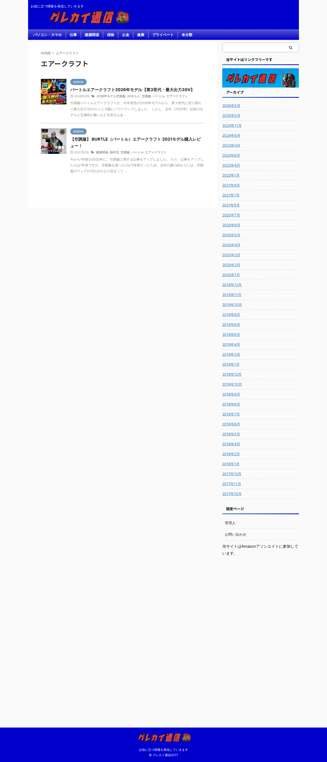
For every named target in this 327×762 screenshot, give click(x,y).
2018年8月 (231, 404)
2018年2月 (231, 454)
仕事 (73, 34)
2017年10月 (232, 493)
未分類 (187, 34)
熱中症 (114, 152)
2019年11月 (231, 294)
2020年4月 (231, 245)
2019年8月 (231, 324)
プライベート (163, 34)
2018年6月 (231, 424)
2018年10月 (232, 384)
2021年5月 (231, 205)
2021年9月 (231, 185)
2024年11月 (232, 125)
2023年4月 (231, 145)
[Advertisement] (260, 638)
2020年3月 (231, 255)
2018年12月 (232, 374)
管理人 (230, 523)
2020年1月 (231, 275)
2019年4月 (231, 344)
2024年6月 (231, 135)
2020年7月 (231, 215)
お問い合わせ (235, 534)
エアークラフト (177, 96)
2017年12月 (231, 474)
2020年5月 (231, 235)
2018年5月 (231, 434)
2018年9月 (231, 394)
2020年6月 (231, 225)
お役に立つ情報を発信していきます (163, 750)
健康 (140, 34)
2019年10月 (232, 304)
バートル (159, 96)
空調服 (146, 96)
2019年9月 (231, 314)
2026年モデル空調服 (111, 96)
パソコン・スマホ (47, 34)
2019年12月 (232, 284)
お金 (125, 34)
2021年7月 (231, 195)
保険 (110, 34)
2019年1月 (231, 364)
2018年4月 (231, 444)
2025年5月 (231, 115)
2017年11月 (231, 484)
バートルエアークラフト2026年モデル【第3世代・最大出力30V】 (132, 89)
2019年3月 (231, 354)
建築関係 (92, 34)
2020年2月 (231, 265)
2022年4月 (231, 165)
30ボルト (133, 96)
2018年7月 (231, 414)
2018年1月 (231, 464)
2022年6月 (231, 155)
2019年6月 (231, 334)
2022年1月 (231, 175)
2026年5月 (231, 105)
